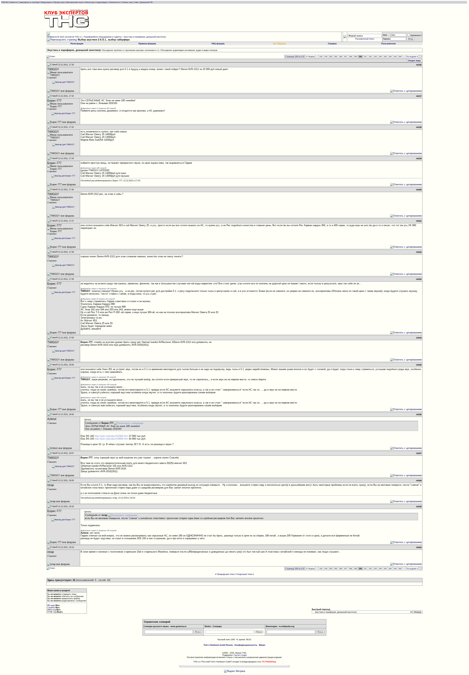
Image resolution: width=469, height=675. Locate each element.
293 (375, 56)
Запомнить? (416, 35)
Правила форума (147, 43)
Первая (310, 56)
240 (325, 56)
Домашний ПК (146, 2)
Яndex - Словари (213, 626)
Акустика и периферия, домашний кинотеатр (145, 37)
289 (355, 56)
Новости (13, 2)
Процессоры (59, 2)
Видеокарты (46, 2)
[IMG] (49, 610)
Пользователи (388, 43)
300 (390, 56)
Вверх (262, 645)
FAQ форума (218, 43)
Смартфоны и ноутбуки (29, 2)
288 (350, 56)
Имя (385, 35)
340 (395, 56)
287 (345, 56)
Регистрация (77, 43)
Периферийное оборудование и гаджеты (103, 37)
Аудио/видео (102, 2)
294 (380, 56)
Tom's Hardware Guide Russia (218, 645)
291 (365, 56)
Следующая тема (244, 574)
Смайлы (51, 607)
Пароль (386, 39)
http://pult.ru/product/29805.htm (111, 438)
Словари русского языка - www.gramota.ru (165, 626)
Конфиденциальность (245, 645)
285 (335, 56)
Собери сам (126, 2)
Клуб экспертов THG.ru (71, 37)
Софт (136, 2)
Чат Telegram (279, 43)
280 (330, 56)
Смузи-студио (240, 655)
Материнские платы (75, 2)
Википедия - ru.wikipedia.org (280, 626)
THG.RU (5, 2)
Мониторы (90, 2)
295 (385, 56)
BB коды (51, 605)
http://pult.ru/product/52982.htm (111, 436)
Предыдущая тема (225, 574)
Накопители (114, 2)
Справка (332, 43)
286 (340, 56)
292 (370, 56)
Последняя (412, 56)
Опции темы (414, 60)
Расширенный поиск (364, 39)
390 (400, 56)
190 (320, 56)
